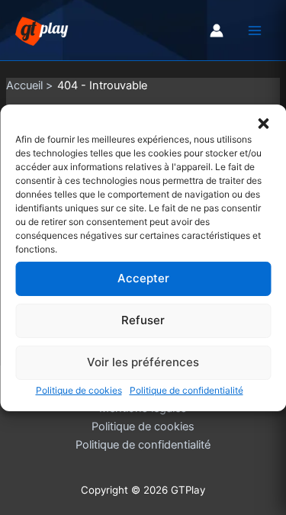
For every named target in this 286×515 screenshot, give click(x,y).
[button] (263, 122)
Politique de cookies (79, 389)
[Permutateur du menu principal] (255, 30)
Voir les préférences (143, 362)
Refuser (143, 320)
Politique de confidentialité (186, 389)
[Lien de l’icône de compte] (216, 30)
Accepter (143, 278)
